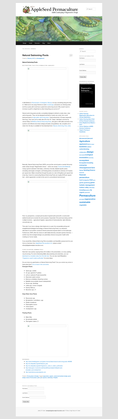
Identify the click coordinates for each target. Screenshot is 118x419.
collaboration (82, 152)
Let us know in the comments (40, 264)
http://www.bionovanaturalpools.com (36, 372)
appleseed (83, 144)
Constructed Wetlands (64, 166)
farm (93, 167)
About (48, 43)
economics (83, 157)
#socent (90, 138)
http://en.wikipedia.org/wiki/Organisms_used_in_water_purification (44, 366)
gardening (87, 182)
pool (41, 377)
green (92, 182)
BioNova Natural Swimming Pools (41, 121)
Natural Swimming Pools (35, 55)
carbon (89, 147)
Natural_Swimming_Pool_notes (62, 126)
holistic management (87, 185)
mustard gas (50, 105)
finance (92, 170)
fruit (91, 180)
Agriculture (84, 141)
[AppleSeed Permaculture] (47, 9)
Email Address (82, 70)
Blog (44, 43)
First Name (81, 58)
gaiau (94, 180)
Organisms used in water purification (33, 258)
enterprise (83, 165)
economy (91, 157)
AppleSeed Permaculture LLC (44, 243)
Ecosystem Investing (86, 163)
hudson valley (84, 187)
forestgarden (85, 180)
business (83, 146)
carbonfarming (84, 149)
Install (30, 43)
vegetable (83, 205)
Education (37, 43)
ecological (89, 155)
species (45, 377)
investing (82, 190)
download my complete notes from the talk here (35, 256)
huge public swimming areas (41, 117)
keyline (88, 190)
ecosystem (84, 160)
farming (86, 170)
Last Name (81, 64)
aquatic (51, 376)
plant (38, 377)
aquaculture (46, 376)
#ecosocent (83, 138)
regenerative (89, 199)
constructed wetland (59, 376)
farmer (81, 170)
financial (81, 172)
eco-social (82, 155)
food (80, 180)
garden (81, 182)
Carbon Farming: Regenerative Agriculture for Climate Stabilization (86, 115)
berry (89, 144)
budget (92, 144)
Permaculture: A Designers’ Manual (42, 102)
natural (28, 377)
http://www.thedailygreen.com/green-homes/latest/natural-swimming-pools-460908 (49, 361)
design (65, 376)
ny (91, 190)
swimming (49, 377)
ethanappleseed (40, 58)
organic (81, 192)
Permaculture (33, 377)
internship (91, 187)
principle (81, 199)
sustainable (84, 202)
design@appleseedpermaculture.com (55, 410)
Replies (55, 377)
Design (24, 43)
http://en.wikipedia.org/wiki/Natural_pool (37, 363)
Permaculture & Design (33, 376)
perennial (87, 192)
